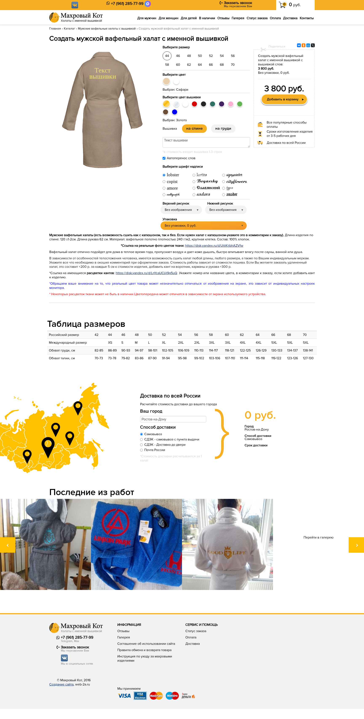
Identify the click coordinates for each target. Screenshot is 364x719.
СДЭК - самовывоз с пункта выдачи (171, 439)
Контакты (307, 18)
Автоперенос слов (181, 158)
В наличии (207, 18)
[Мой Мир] (308, 45)
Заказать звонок (238, 3)
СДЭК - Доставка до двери (165, 445)
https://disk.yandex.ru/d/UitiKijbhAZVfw (214, 246)
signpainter (234, 175)
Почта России (154, 450)
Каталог (69, 28)
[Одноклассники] (303, 45)
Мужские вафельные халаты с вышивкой (107, 28)
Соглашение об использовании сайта (146, 644)
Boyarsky (207, 182)
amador (231, 195)
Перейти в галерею (318, 537)
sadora (203, 195)
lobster (173, 175)
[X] (313, 45)
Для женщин (168, 18)
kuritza (202, 175)
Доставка (290, 18)
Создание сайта (61, 684)
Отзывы (223, 18)
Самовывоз (153, 434)
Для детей (189, 18)
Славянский (208, 188)
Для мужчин (146, 18)
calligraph (173, 195)
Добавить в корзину (282, 99)
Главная (55, 28)
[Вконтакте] (74, 5)
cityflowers (236, 181)
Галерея (238, 18)
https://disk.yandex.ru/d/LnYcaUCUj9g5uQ (146, 273)
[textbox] (173, 419)
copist (172, 181)
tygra (229, 188)
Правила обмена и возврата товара (144, 650)
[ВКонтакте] (299, 45)
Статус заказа (257, 18)
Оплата (275, 18)
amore (172, 188)
